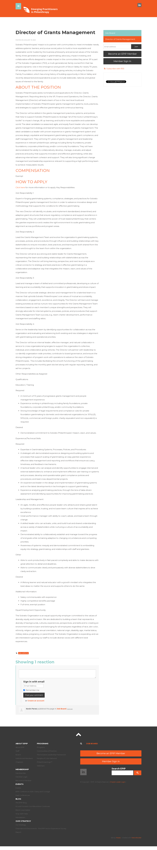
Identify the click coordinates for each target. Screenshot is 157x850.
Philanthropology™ (44, 762)
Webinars (40, 766)
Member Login (21, 777)
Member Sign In (122, 61)
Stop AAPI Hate (22, 814)
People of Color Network (47, 758)
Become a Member (23, 780)
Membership (22, 769)
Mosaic (118, 838)
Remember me (32, 690)
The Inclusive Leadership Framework (51, 755)
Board (18, 755)
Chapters (19, 762)
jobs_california (23, 653)
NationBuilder (136, 838)
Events (19, 784)
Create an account (36, 701)
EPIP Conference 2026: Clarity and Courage (33, 792)
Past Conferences (23, 795)
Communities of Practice (47, 751)
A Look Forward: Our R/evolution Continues (33, 806)
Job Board (61, 709)
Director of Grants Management (120, 39)
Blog (18, 799)
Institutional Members (24, 758)
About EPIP (22, 743)
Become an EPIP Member (122, 54)
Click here (20, 187)
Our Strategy (23, 821)
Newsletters (20, 817)
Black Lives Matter (23, 810)
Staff (17, 751)
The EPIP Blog (21, 803)
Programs (42, 743)
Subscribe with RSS (115, 68)
